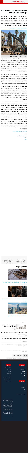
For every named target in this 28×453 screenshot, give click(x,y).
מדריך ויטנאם (10, 409)
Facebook (22, 369)
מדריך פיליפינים (5, 409)
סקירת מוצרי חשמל (6, 410)
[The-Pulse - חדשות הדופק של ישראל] (18, 1)
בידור (10, 369)
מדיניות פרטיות (23, 387)
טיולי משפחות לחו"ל (8, 381)
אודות (24, 389)
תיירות (10, 379)
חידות (11, 403)
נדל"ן (14, 355)
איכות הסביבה (9, 373)
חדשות (10, 367)
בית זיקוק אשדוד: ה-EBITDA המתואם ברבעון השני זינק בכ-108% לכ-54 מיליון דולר (9, 327)
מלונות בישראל (9, 405)
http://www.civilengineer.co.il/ (20, 131)
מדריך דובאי (10, 408)
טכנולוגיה (9, 371)
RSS (23, 376)
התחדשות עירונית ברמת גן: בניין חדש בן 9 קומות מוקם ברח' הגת (14, 11)
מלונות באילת (10, 406)
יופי (7, 369)
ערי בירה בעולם (5, 408)
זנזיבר (9, 403)
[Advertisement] (14, 199)
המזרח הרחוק (5, 412)
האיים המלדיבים (5, 403)
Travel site (5, 405)
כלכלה (18, 355)
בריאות (10, 375)
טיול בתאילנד (6, 413)
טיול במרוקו (10, 413)
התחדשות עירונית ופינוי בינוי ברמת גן (17, 316)
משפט (6, 379)
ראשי (21, 355)
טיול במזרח (10, 412)
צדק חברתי (9, 377)
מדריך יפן (10, 410)
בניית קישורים (5, 406)
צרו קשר (24, 385)
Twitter (22, 371)
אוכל (5, 377)
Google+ (22, 373)
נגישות (24, 391)
